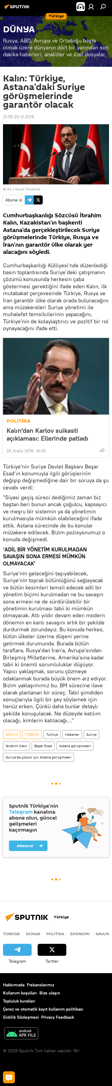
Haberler (72, 734)
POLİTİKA (18, 421)
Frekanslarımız (40, 985)
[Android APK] (21, 1034)
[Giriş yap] (91, 7)
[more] (102, 450)
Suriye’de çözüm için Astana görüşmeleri (38, 757)
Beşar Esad (43, 746)
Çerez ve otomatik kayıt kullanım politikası (43, 1009)
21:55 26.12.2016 (18, 116)
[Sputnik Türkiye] (18, 9)
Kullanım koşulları (20, 993)
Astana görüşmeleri (75, 746)
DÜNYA (12, 734)
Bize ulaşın (49, 993)
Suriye (91, 734)
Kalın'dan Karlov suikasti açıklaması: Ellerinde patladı (47, 434)
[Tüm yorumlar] (9, 1077)
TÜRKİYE (32, 734)
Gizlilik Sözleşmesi (21, 1017)
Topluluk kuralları (19, 1001)
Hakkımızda (13, 985)
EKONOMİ (80, 933)
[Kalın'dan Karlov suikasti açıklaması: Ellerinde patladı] (56, 376)
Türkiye (52, 734)
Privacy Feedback (57, 1017)
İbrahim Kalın (16, 746)
